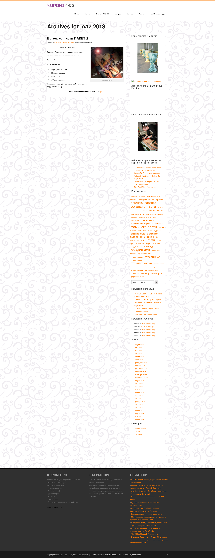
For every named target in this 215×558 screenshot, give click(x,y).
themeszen (136, 554)
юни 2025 (139, 386)
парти (151, 240)
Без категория (140, 428)
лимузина (144, 213)
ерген (151, 199)
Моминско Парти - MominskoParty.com (147, 485)
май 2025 (138, 389)
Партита (138, 431)
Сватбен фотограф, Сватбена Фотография (148, 491)
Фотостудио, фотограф (140, 494)
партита (156, 243)
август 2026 (139, 344)
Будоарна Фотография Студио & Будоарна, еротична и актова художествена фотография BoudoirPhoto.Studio (149, 540)
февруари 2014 (141, 401)
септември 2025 (141, 377)
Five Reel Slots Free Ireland (145, 187)
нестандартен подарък (150, 230)
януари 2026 (140, 365)
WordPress (111, 554)
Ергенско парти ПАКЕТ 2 (67, 38)
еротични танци (153, 210)
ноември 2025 (140, 371)
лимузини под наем (145, 217)
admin (65, 42)
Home (76, 14)
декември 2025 (141, 368)
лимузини (134, 217)
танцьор (145, 273)
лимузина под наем (156, 214)
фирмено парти (137, 276)
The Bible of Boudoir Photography (144, 534)
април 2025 (139, 392)
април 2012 (139, 410)
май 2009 (138, 416)
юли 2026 (139, 347)
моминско (159, 223)
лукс (155, 217)
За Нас (130, 14)
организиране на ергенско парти (144, 238)
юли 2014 (139, 398)
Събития (71, 42)
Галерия (117, 14)
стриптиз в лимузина (144, 254)
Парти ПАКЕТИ (102, 14)
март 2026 (139, 359)
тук (101, 91)
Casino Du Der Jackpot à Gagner (147, 173)
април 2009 (139, 419)
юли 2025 (139, 383)
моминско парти (144, 226)
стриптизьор (152, 257)
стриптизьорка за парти (148, 267)
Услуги (87, 14)
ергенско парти (143, 206)
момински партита (142, 223)
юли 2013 (139, 404)
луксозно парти (147, 220)
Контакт (142, 14)
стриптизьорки (137, 270)
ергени (159, 199)
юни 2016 (139, 395)
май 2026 (138, 353)
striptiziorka (134, 196)
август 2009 (139, 413)
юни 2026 (139, 350)
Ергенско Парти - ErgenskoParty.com (146, 488)
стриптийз (135, 273)
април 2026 (139, 356)
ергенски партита (143, 202)
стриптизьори (136, 260)
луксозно (135, 220)
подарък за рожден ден (143, 246)
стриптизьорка (141, 263)
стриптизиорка (137, 257)
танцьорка (156, 273)
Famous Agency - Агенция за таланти (146, 514)
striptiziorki (142, 196)
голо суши (142, 199)
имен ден (135, 213)
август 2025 (139, 380)
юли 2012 (139, 407)
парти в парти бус (142, 243)
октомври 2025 (141, 374)
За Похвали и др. (158, 14)
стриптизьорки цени (151, 270)
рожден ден (140, 249)
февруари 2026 (141, 362)
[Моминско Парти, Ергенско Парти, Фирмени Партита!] (61, 9)
